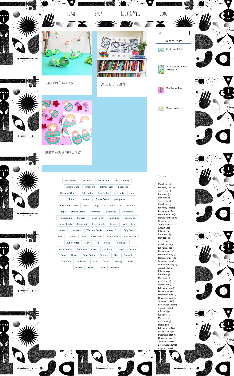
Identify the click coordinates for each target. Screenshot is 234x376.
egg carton (130, 218)
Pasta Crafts (130, 236)
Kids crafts (87, 180)
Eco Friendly (98, 224)
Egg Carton (129, 230)
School (132, 249)
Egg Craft (100, 205)
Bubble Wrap (73, 242)
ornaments (85, 199)
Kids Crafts (87, 193)
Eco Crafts (103, 193)
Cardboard (66, 261)
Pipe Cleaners (65, 249)
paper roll (123, 187)
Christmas (95, 211)
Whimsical (82, 261)
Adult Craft (115, 205)
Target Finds (65, 224)
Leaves (113, 224)
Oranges (72, 236)
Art (116, 180)
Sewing (118, 261)
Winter (62, 230)
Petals (107, 242)
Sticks (87, 205)
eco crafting (70, 180)
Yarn (60, 236)
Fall (84, 236)
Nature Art (76, 230)
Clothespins (127, 211)
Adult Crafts (103, 180)
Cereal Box (112, 230)
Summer (130, 205)
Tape (63, 211)
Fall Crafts (96, 236)
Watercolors (129, 224)
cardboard (90, 187)
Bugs (63, 255)
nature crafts (72, 187)
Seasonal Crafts (68, 193)
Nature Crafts (78, 211)
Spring (126, 180)
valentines (114, 218)
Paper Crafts (102, 199)
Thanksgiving (65, 218)
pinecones (111, 211)
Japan (102, 267)
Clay (87, 242)
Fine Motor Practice (87, 249)
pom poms (119, 199)
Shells (130, 261)
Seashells (128, 255)
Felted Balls (122, 242)
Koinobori (82, 224)
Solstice (115, 267)
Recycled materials (68, 205)
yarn (131, 193)
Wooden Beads (94, 230)
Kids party (119, 193)
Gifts (115, 255)
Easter (106, 261)
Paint (71, 199)
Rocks (121, 249)
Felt (97, 242)
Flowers (81, 218)
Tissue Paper (97, 218)
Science (104, 255)
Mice (94, 261)
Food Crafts (89, 255)
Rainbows (107, 249)
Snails (91, 267)
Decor (74, 255)
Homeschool (106, 187)
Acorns (78, 267)
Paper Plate (113, 236)
